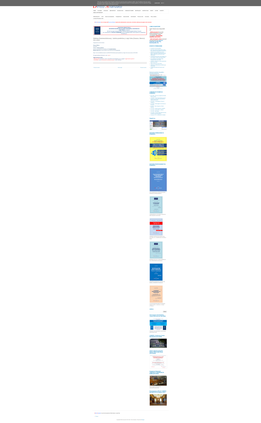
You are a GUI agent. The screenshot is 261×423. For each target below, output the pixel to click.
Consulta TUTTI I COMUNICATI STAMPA (158, 114)
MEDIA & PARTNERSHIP (98, 12)
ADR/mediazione (96, 16)
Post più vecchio (143, 67)
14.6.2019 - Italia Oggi (155, 111)
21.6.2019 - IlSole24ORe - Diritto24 (157, 109)
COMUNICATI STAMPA (129, 10)
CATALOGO (106, 10)
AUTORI (156, 10)
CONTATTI (162, 10)
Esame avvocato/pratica (109, 16)
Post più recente (97, 67)
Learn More (157, 3)
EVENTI (151, 10)
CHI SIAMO (100, 10)
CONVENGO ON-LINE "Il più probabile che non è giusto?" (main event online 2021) (158, 57)
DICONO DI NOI (120, 10)
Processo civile (140, 16)
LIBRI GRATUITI (113, 10)
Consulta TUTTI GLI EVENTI (156, 48)
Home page (120, 67)
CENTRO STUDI (145, 10)
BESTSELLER (138, 10)
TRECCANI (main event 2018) (156, 63)
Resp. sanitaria (153, 16)
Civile (102, 16)
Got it (162, 3)
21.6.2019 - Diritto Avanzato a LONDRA (158, 108)
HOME (94, 10)
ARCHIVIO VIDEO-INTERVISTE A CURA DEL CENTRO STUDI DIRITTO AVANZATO (158, 50)
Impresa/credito (126, 16)
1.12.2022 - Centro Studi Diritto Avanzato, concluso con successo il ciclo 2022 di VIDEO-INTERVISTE (158, 99)
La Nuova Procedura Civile (98, 18)
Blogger (143, 419)
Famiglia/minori (119, 16)
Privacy (96, 416)
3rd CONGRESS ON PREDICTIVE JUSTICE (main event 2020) (157, 59)
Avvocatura (147, 16)
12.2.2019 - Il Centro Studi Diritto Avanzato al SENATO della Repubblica (158, 113)
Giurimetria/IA (133, 16)
